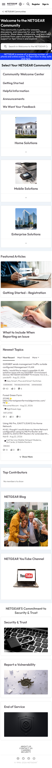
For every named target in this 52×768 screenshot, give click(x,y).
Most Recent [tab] (9, 357)
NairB (5, 436)
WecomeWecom (11, 405)
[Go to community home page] (12, 4)
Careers (26, 750)
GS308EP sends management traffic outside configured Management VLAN (25, 365)
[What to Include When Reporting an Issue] (26, 314)
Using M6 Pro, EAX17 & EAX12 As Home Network (22, 425)
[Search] (28, 4)
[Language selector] (22, 4)
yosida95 (7, 377)
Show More (27, 457)
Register (36, 4)
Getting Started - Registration (24, 293)
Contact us (26, 748)
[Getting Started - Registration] (26, 274)
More (34, 357)
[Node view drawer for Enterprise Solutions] (26, 243)
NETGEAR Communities (15, 11)
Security (26, 752)
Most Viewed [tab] (23, 357)
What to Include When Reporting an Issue (19, 334)
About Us (26, 746)
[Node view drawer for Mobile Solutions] (26, 197)
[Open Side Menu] (4, 4)
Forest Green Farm (12, 395)
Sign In (45, 4)
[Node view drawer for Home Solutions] (26, 152)
